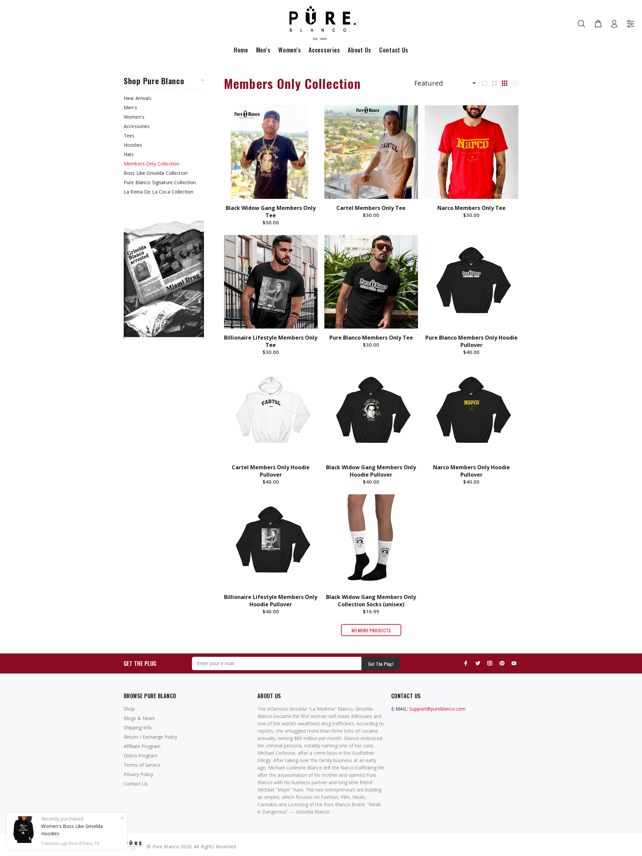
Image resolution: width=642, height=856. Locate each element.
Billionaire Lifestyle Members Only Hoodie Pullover (270, 600)
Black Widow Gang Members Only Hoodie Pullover (371, 471)
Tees (129, 135)
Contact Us (136, 783)
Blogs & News (139, 718)
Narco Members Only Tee (471, 208)
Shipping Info (138, 727)
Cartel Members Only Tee (371, 208)
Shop (129, 709)
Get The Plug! (380, 663)
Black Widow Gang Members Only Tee (271, 211)
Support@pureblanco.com (437, 709)
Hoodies (133, 145)
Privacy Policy (138, 774)
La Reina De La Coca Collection (158, 192)
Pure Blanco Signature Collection (160, 182)
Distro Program (140, 755)
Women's (134, 117)
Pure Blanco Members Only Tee (371, 337)
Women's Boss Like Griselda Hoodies (72, 830)
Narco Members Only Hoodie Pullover (471, 471)
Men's (130, 107)
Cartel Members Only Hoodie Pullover (271, 471)
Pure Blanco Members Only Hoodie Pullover (471, 341)
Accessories (137, 126)
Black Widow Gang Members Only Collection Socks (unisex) (371, 600)
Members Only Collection (151, 163)
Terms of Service (142, 765)
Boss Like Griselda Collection (156, 173)
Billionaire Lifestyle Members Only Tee (270, 341)
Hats (129, 154)
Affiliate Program (142, 746)
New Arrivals (137, 98)
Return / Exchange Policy (150, 737)
